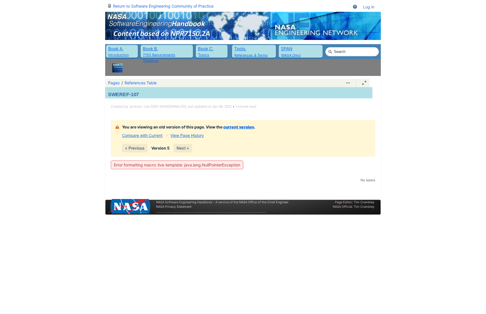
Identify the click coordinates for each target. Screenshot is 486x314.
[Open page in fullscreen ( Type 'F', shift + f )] (364, 83)
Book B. (150, 48)
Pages (114, 82)
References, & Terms (250, 55)
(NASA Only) (291, 55)
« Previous (134, 148)
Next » (183, 148)
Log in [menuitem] (368, 6)
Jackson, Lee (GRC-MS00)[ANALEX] (157, 106)
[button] (354, 7)
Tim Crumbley (364, 202)
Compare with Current (142, 135)
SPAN (286, 48)
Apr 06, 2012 (222, 106)
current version (238, 127)
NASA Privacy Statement (174, 207)
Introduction (118, 55)
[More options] (348, 83)
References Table (141, 82)
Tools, (240, 48)
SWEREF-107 (123, 94)
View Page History (187, 135)
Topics (203, 55)
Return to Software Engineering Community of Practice (163, 6)
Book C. (205, 48)
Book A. (115, 48)
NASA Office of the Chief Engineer (264, 202)
